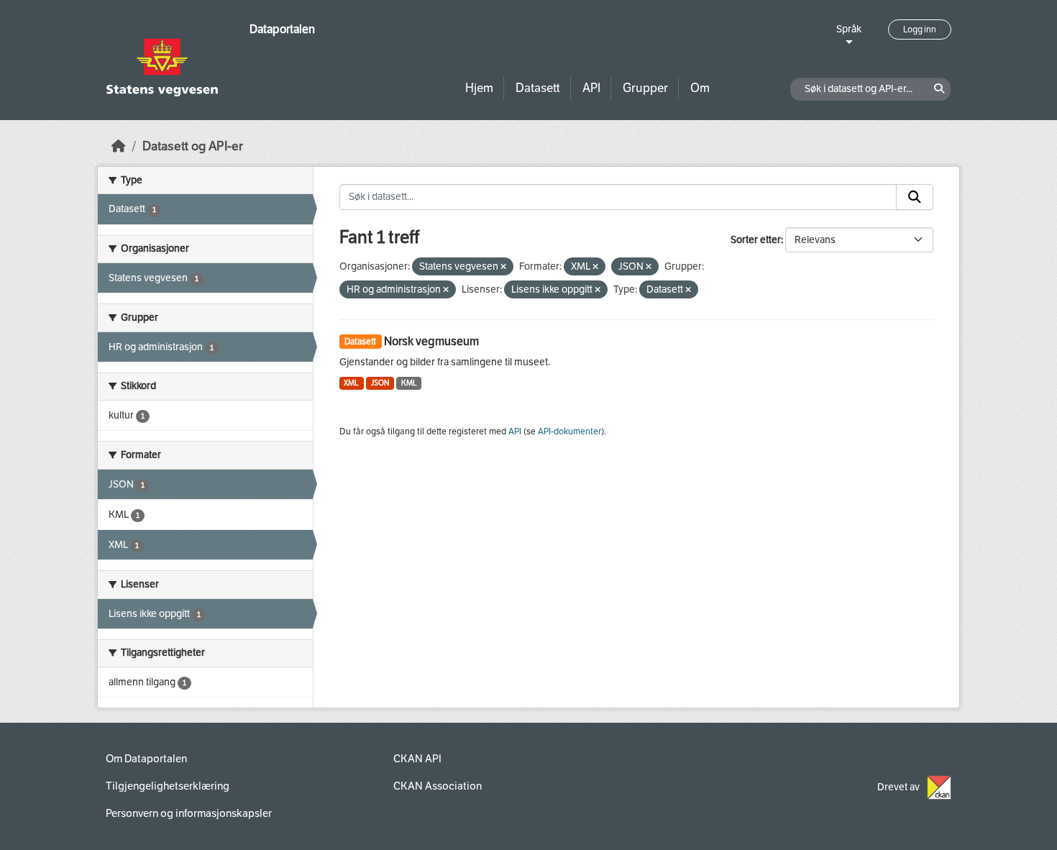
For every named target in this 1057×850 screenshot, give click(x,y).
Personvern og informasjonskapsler (189, 813)
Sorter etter (756, 240)
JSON (380, 383)
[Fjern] (503, 267)
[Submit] (914, 197)
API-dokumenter (569, 431)
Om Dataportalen (146, 758)
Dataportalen (282, 29)
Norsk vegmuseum (431, 341)
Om (700, 88)
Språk (848, 29)
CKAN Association (437, 786)
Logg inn (919, 29)
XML (351, 383)
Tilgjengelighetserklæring (167, 786)
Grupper (645, 88)
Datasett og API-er (192, 146)
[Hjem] (118, 146)
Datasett (538, 88)
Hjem (479, 88)
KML (409, 383)
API (591, 88)
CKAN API (417, 758)
